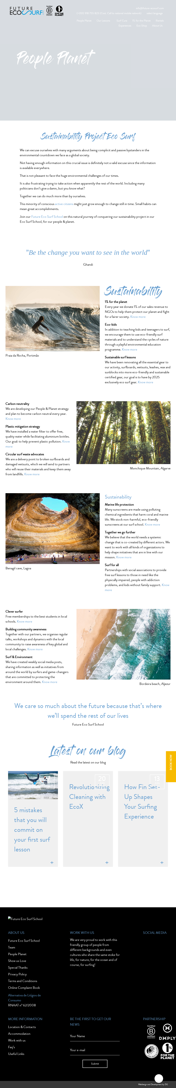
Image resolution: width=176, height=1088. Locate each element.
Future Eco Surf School (47, 216)
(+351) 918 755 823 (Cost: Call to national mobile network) (109, 13)
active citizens (64, 203)
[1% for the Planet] (167, 1050)
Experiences (125, 25)
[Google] (158, 956)
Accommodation (19, 1033)
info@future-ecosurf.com (150, 8)
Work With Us (82, 932)
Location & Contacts (22, 1026)
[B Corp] (151, 1031)
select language (155, 13)
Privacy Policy (17, 974)
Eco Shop (141, 25)
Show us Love (17, 960)
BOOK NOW (171, 762)
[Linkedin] (147, 967)
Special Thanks (18, 967)
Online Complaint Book (24, 987)
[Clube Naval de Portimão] (151, 1050)
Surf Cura (122, 20)
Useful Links (16, 1053)
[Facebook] (147, 944)
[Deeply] (167, 1031)
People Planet (84, 20)
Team (11, 947)
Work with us (16, 1040)
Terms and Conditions (22, 980)
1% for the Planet (141, 20)
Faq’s (11, 1047)
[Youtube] (158, 967)
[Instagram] (158, 944)
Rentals (160, 20)
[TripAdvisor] (147, 956)
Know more (138, 316)
